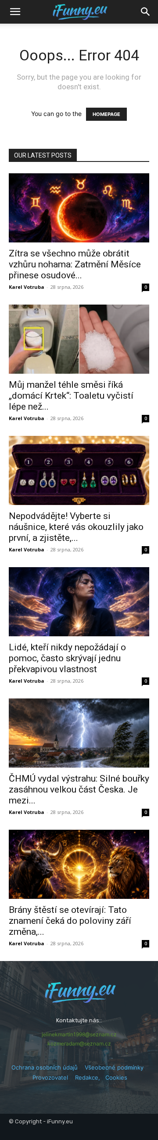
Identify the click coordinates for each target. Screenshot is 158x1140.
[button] (145, 12)
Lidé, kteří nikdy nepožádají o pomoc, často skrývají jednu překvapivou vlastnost (67, 658)
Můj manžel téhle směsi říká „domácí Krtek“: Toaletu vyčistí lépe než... (71, 395)
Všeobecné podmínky (114, 1067)
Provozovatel (50, 1077)
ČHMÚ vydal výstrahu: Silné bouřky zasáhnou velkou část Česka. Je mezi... (79, 789)
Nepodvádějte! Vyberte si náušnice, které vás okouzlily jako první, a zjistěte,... (76, 527)
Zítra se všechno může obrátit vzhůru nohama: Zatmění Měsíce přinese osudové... (75, 264)
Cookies (116, 1077)
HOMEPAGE (106, 114)
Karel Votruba (26, 287)
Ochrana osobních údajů (44, 1067)
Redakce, (90, 1077)
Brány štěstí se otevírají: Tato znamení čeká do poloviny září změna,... (70, 921)
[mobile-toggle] (15, 12)
